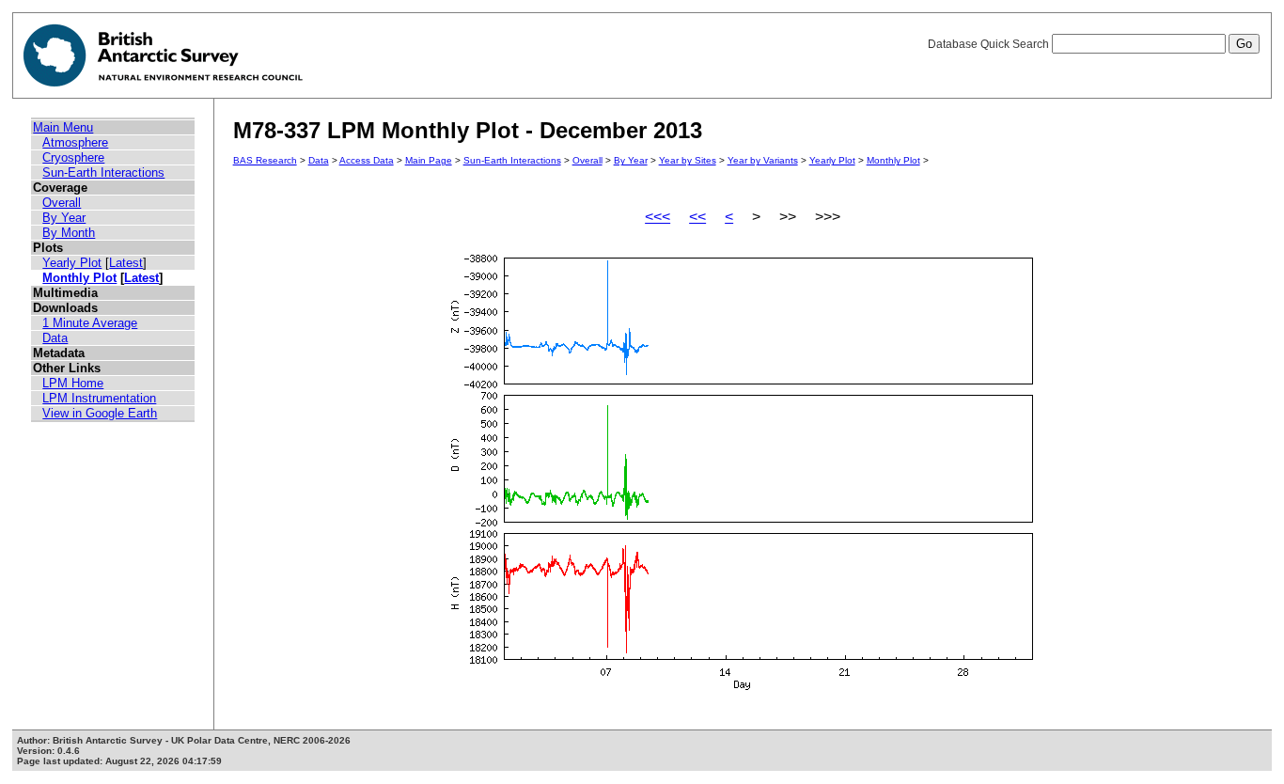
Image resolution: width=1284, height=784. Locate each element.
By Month (68, 233)
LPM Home (72, 383)
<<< (657, 217)
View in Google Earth (99, 413)
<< (697, 217)
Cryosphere (73, 157)
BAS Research (265, 160)
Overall (61, 203)
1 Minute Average (89, 323)
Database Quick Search (990, 44)
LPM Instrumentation (99, 398)
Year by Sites (687, 160)
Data (55, 338)
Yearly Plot (72, 263)
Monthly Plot (79, 278)
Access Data (366, 160)
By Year (64, 218)
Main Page (428, 160)
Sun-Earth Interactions (103, 172)
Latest (126, 263)
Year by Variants (763, 160)
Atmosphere (75, 142)
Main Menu (63, 127)
